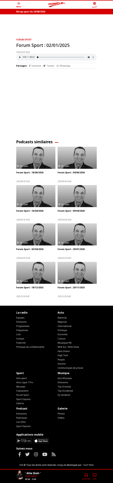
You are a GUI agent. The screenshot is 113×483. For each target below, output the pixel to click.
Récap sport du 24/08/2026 (30, 11)
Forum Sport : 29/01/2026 (71, 249)
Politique (62, 330)
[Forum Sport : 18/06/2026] (35, 158)
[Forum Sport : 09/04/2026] (77, 196)
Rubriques (21, 417)
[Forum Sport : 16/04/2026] (35, 196)
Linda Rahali (31, 476)
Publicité (20, 342)
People (61, 359)
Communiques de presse (70, 367)
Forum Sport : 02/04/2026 (29, 249)
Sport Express (23, 399)
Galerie (20, 403)
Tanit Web (88, 464)
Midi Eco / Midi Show (68, 346)
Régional (62, 321)
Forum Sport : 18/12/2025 (29, 287)
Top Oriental (64, 386)
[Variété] (19, 475)
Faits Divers (64, 351)
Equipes (20, 317)
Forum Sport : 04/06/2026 (71, 172)
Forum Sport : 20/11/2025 (71, 287)
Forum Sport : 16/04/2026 (29, 210)
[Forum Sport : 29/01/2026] (77, 234)
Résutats (20, 386)
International (65, 326)
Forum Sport (24, 39)
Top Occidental (65, 390)
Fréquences (22, 330)
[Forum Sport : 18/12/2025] (35, 273)
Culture (61, 338)
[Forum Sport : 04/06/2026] (77, 158)
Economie (63, 334)
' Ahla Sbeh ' (33, 473)
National (62, 317)
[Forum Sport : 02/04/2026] (35, 234)
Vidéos (61, 417)
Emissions (21, 321)
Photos (61, 413)
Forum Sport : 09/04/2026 (71, 210)
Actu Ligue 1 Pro (24, 382)
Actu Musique (65, 378)
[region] (56, 25)
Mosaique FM (65, 342)
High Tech (63, 355)
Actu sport (21, 378)
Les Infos (21, 421)
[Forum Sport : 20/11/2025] (77, 273)
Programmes (22, 326)
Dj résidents (64, 394)
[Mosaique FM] (56, 5)
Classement (22, 390)
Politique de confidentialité (30, 346)
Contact (20, 338)
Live (18, 334)
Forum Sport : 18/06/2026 (29, 172)
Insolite (62, 363)
